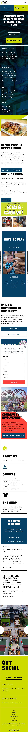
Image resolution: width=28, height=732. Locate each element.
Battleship (12, 247)
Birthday (5, 374)
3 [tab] (14, 653)
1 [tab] (11, 653)
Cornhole (14, 245)
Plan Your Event (14, 29)
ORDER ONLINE (14, 35)
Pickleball (7, 245)
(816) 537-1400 (7, 106)
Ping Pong (20, 245)
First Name (5, 356)
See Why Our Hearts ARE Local (13, 435)
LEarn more (6, 200)
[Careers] (14, 477)
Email (4, 369)
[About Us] (14, 454)
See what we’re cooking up (11, 170)
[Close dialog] (25, 347)
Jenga (17, 247)
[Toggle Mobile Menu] (25, 2)
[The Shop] (14, 502)
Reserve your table (14, 40)
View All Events (14, 329)
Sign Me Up (14, 382)
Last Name (5, 362)
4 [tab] (15, 653)
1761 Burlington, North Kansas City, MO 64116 (13, 111)
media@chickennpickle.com (15, 541)
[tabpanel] (14, 630)
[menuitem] (17, 8)
